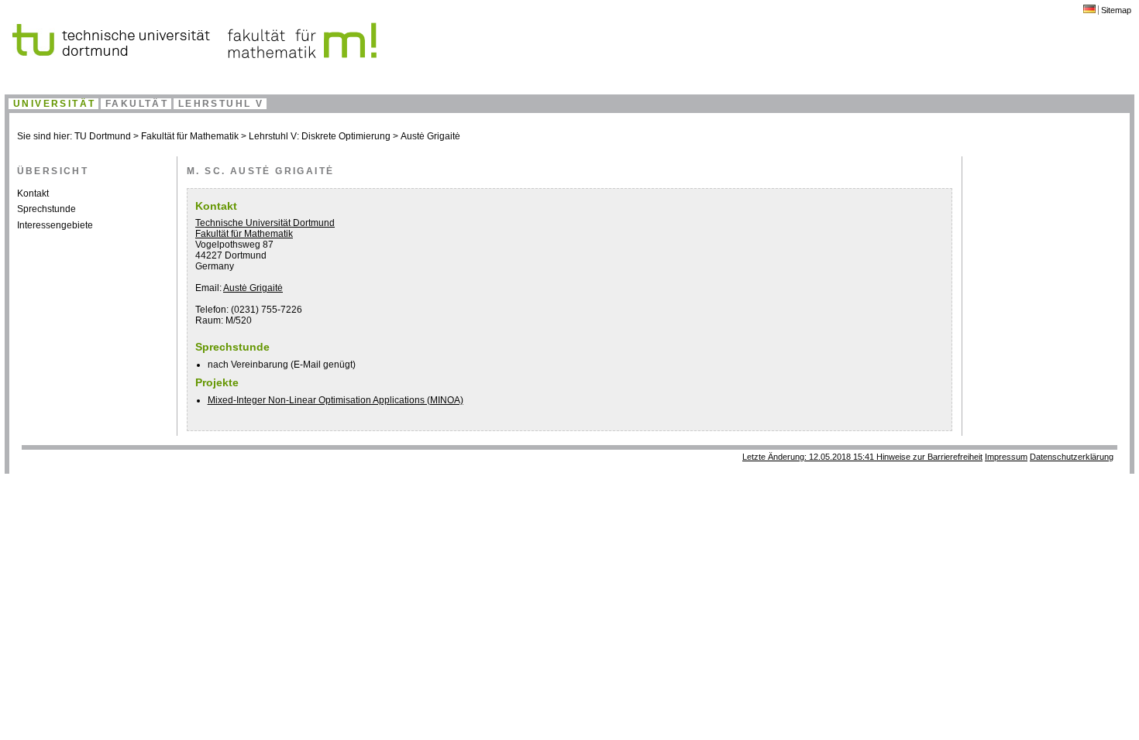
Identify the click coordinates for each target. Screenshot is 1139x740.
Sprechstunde (46, 209)
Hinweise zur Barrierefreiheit (929, 456)
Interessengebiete (55, 225)
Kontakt (33, 193)
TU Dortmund (102, 136)
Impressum (1006, 456)
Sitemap (1116, 10)
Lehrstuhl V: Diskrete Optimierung (320, 136)
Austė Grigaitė (430, 136)
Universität (54, 103)
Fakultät (136, 103)
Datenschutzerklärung (1071, 456)
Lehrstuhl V (220, 103)
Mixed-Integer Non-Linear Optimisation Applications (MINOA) (335, 400)
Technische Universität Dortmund (265, 223)
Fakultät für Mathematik (190, 136)
